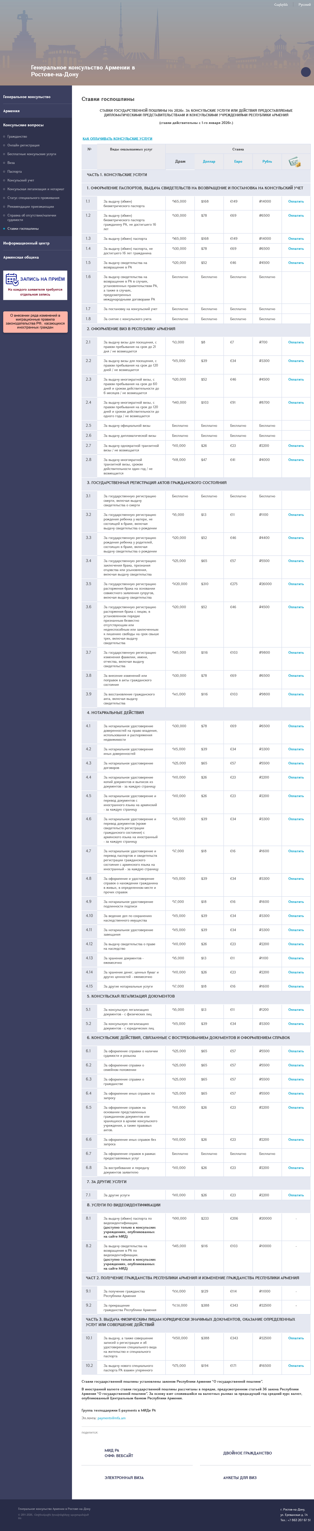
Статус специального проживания (33, 197)
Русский (305, 4)
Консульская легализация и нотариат (35, 189)
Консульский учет (20, 180)
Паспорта (14, 171)
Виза (11, 162)
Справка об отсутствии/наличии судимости (31, 217)
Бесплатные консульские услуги (31, 154)
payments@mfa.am (112, 1418)
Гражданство (17, 136)
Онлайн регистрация (23, 145)
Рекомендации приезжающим (30, 206)
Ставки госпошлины (23, 228)
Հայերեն (281, 4)
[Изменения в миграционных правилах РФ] (35, 322)
